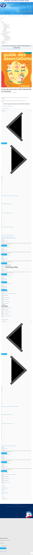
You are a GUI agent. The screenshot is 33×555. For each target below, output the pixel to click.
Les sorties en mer (5, 26)
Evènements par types (6, 36)
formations (4, 28)
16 (1, 211)
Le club (5, 15)
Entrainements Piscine (8, 37)
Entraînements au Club (6, 27)
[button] (16, 19)
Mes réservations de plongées (5, 41)
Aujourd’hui (4, 143)
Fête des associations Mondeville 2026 (6, 264)
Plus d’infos (4, 245)
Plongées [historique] (4, 492)
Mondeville (11, 106)
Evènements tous (5, 35)
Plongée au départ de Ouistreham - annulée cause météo (11, 195)
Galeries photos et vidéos (11, 15)
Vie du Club (2, 280)
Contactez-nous (30, 510)
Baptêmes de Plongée (4, 279)
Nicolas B (3, 92)
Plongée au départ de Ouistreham (8, 203)
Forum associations (6, 106)
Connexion (2, 18)
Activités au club (19, 15)
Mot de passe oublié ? (3, 551)
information (15, 92)
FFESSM (32, 508)
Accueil (2, 15)
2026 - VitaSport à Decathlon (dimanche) (6, 283)
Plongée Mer (3, 259)
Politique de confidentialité (4, 30)
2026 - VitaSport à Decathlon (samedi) (6, 275)
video (2, 494)
